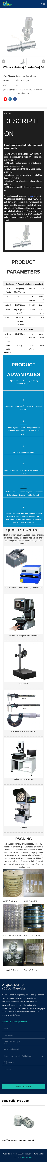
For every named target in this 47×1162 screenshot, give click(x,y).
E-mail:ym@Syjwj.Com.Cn (14, 1021)
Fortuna (30, 196)
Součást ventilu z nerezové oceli (18, 1140)
